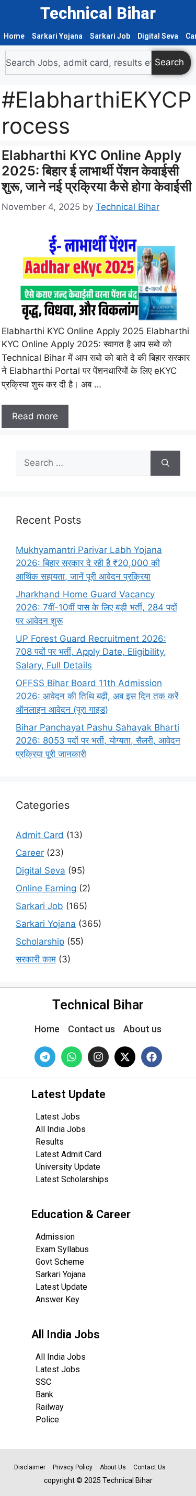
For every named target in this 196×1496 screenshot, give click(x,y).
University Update (68, 1167)
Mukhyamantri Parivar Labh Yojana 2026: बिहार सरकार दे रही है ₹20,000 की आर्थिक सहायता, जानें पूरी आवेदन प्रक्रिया (89, 563)
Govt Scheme (60, 1262)
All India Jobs (61, 1129)
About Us (113, 1467)
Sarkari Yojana (57, 36)
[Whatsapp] (71, 1056)
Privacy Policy (73, 1467)
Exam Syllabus (62, 1249)
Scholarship (40, 941)
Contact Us (149, 1467)
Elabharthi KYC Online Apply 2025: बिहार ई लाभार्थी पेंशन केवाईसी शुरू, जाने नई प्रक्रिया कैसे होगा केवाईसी (97, 170)
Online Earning (46, 888)
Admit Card (40, 835)
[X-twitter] (124, 1056)
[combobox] (78, 63)
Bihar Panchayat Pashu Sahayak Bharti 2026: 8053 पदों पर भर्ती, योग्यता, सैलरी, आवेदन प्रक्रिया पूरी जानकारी (98, 740)
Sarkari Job (110, 36)
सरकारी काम (36, 959)
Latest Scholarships (72, 1179)
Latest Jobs (58, 1117)
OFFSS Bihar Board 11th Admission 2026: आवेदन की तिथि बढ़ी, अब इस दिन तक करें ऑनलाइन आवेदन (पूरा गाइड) (97, 696)
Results (50, 1142)
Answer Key (57, 1299)
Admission (55, 1237)
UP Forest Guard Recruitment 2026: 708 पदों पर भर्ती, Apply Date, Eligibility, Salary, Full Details (91, 651)
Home (14, 36)
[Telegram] (44, 1056)
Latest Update (61, 1287)
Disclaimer (29, 1467)
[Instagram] (98, 1056)
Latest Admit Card (68, 1154)
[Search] (165, 463)
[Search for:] (83, 463)
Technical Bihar (98, 13)
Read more (35, 416)
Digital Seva (157, 36)
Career (30, 852)
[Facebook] (151, 1056)
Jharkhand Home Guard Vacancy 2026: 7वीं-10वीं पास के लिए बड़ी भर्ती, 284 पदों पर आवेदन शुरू (96, 607)
